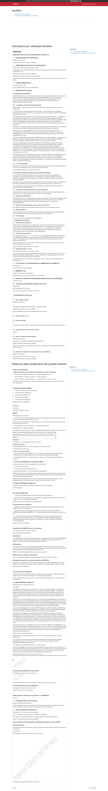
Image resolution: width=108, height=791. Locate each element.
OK (80, 1)
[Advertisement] (54, 29)
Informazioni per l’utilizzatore (22, 14)
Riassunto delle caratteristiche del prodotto (26, 15)
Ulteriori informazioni (74, 1)
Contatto (14, 788)
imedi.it (91, 788)
